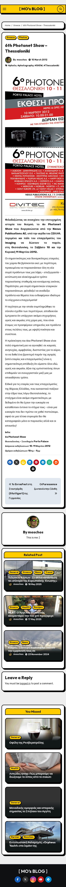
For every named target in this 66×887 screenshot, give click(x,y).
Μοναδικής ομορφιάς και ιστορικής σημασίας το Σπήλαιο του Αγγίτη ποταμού (31, 811)
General (14, 572)
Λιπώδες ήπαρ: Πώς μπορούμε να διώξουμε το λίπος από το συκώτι (31, 775)
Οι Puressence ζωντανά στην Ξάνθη (45, 486)
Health (26, 607)
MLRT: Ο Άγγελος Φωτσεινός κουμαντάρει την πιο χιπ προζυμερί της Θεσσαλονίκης (30, 616)
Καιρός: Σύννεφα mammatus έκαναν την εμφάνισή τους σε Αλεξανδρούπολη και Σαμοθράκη (31, 651)
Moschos (28, 837)
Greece (11, 37)
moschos (22, 59)
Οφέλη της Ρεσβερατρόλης (26, 742)
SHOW (39, 65)
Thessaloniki (52, 65)
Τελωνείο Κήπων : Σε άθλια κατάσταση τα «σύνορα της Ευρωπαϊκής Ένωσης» (32, 579)
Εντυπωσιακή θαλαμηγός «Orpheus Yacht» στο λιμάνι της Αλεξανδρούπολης (32, 846)
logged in (25, 683)
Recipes (38, 607)
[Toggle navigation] (4, 9)
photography (26, 65)
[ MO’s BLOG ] (32, 8)
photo (13, 65)
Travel (48, 572)
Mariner (15, 837)
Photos (23, 37)
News (38, 572)
